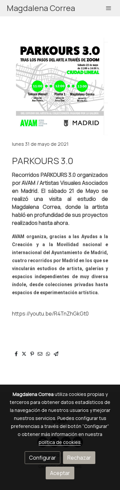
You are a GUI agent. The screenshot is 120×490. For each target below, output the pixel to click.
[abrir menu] (109, 8)
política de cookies (60, 442)
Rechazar (79, 457)
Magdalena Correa (41, 8)
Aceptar (60, 473)
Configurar (42, 457)
